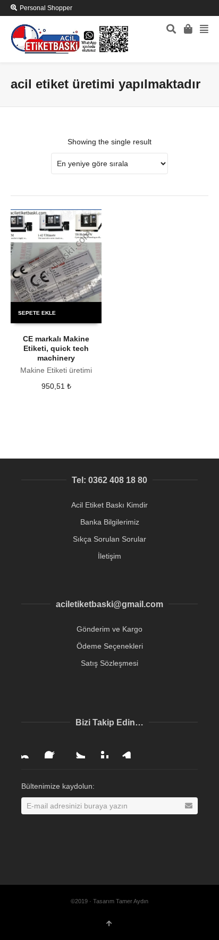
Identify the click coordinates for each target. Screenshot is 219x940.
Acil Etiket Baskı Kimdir (109, 505)
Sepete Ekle (37, 313)
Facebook (53, 749)
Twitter (76, 749)
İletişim (109, 556)
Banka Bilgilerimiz (109, 522)
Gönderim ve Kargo (109, 629)
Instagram (29, 749)
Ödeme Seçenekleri (110, 646)
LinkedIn (123, 749)
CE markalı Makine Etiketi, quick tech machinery (56, 348)
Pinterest (99, 749)
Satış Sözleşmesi (109, 663)
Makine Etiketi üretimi (56, 370)
